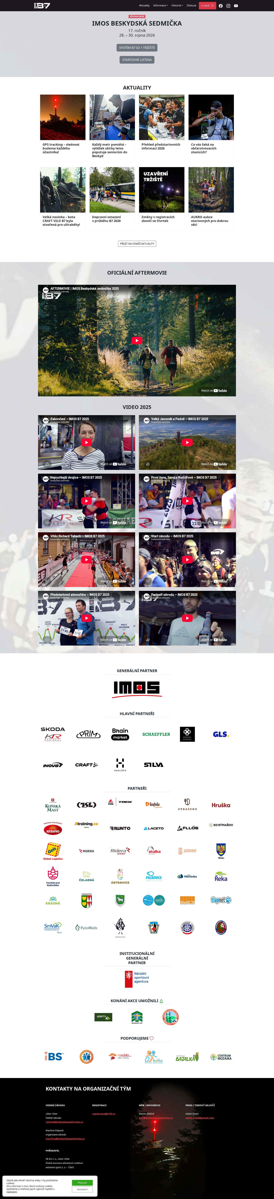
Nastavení (82, 1189)
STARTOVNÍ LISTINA (137, 60)
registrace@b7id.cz (103, 1113)
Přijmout (82, 1182)
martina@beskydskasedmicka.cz (65, 1138)
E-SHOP (205, 5)
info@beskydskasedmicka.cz (156, 1117)
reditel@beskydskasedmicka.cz (64, 1121)
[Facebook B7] (221, 5)
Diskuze (191, 5)
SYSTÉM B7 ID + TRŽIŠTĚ (137, 47)
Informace (159, 5)
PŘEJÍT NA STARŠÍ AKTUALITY (137, 243)
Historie (176, 5)
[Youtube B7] (236, 5)
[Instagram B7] (228, 5)
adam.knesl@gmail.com (200, 1117)
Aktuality (144, 5)
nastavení (12, 1191)
